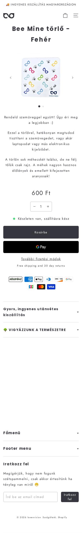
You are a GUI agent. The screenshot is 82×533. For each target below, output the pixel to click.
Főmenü (12, 433)
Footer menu (17, 448)
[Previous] (10, 77)
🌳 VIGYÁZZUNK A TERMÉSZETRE (34, 330)
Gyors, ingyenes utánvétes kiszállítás (31, 312)
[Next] (72, 77)
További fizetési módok (41, 259)
